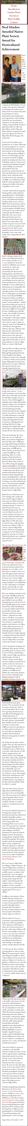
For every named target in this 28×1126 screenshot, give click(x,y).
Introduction (14, 9)
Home (14, 5)
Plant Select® (6, 1102)
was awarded (17, 197)
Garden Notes (14, 12)
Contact (14, 22)
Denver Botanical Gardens (10, 1100)
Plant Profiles (14, 19)
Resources (14, 15)
